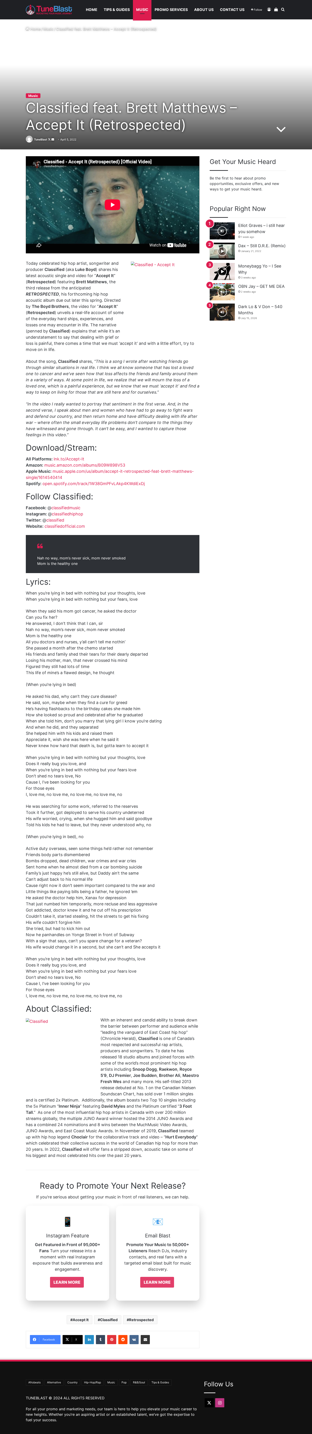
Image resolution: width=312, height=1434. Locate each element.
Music (142, 9)
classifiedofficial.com (65, 526)
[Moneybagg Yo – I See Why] (222, 271)
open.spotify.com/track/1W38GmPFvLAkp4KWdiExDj (93, 483)
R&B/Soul (139, 1382)
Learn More (66, 1282)
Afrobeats (34, 1382)
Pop (124, 1382)
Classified (109, 1319)
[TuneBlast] (49, 10)
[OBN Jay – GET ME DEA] (222, 291)
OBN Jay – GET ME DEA (261, 286)
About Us (204, 9)
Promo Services (171, 9)
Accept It (81, 1319)
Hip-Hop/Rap (92, 1382)
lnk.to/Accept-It (69, 459)
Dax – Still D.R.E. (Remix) (262, 245)
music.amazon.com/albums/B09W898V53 (84, 465)
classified (55, 520)
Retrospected (141, 1319)
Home (91, 9)
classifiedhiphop (67, 514)
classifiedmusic (65, 507)
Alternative (54, 1382)
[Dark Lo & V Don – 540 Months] (222, 312)
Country (72, 1382)
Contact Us (232, 9)
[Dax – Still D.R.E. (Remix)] (222, 251)
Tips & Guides (117, 9)
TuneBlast (40, 139)
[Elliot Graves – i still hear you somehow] (222, 230)
